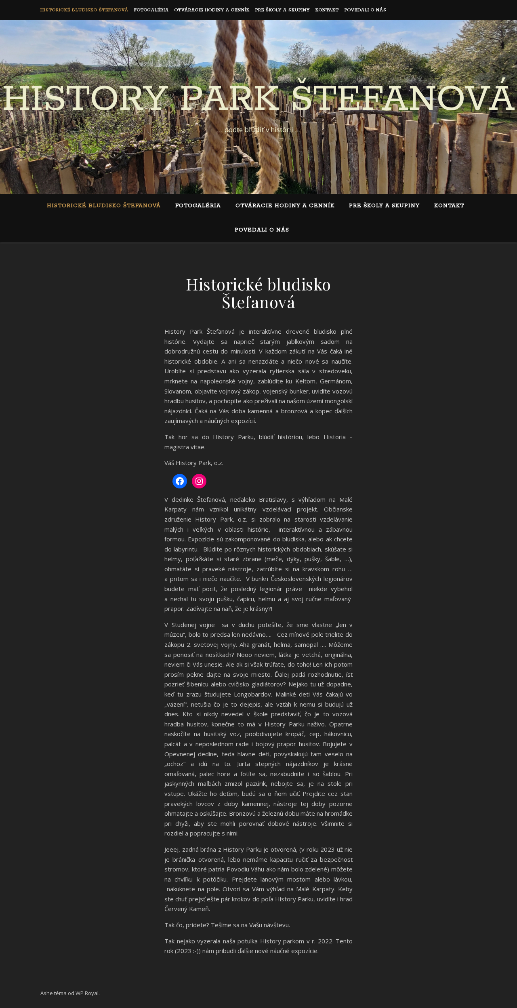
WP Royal (87, 993)
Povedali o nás (366, 10)
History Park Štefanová (258, 100)
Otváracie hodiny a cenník (212, 10)
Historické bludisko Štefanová (84, 10)
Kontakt (327, 10)
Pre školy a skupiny (282, 10)
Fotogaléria (151, 10)
